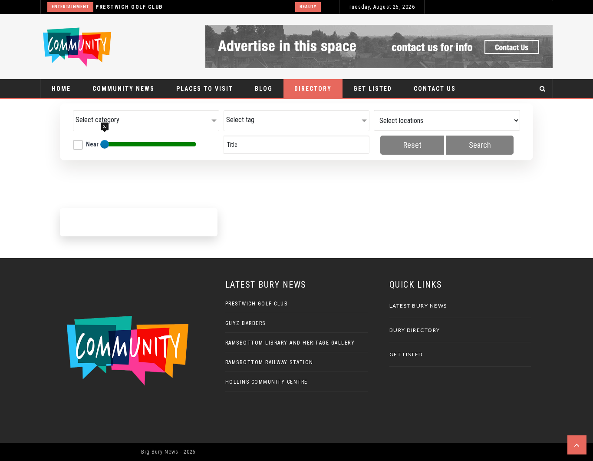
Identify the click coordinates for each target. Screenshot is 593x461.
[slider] (104, 144)
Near (92, 144)
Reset (412, 144)
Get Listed (372, 88)
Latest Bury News (418, 305)
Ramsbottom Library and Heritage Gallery (290, 343)
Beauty (308, 6)
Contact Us (435, 88)
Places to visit (204, 88)
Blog (264, 88)
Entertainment (70, 6)
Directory (313, 88)
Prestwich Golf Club (129, 7)
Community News (123, 88)
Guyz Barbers (245, 323)
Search (480, 144)
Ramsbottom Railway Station (269, 362)
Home (61, 88)
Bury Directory (414, 330)
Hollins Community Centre (266, 382)
